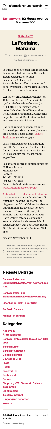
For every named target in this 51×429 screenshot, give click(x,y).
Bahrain (41, 245)
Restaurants (25, 36)
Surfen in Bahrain (13, 309)
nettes (41, 251)
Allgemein (9, 330)
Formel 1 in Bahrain (14, 315)
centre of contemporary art (34, 248)
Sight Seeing (10, 390)
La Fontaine (25, 251)
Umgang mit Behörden (16, 399)
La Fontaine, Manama (25, 45)
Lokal (34, 251)
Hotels (6, 367)
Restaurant (32, 254)
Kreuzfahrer (10, 371)
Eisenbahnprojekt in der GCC (20, 303)
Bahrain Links (10, 346)
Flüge (6, 362)
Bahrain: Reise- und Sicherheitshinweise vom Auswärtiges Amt (25, 283)
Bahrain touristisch (14, 350)
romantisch (28, 257)
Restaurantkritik (14, 257)
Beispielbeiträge (12, 354)
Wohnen (7, 403)
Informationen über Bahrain (25, 5)
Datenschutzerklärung (13, 423)
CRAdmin (17, 55)
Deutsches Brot (12, 358)
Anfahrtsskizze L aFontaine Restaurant (25, 194)
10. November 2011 (37, 55)
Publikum (21, 254)
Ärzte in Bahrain (12, 334)
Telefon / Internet (13, 395)
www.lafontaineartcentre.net (20, 187)
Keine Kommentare (27, 60)
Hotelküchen (13, 251)
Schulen (7, 379)
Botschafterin (13, 248)
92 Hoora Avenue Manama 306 (21, 245)
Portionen (11, 254)
